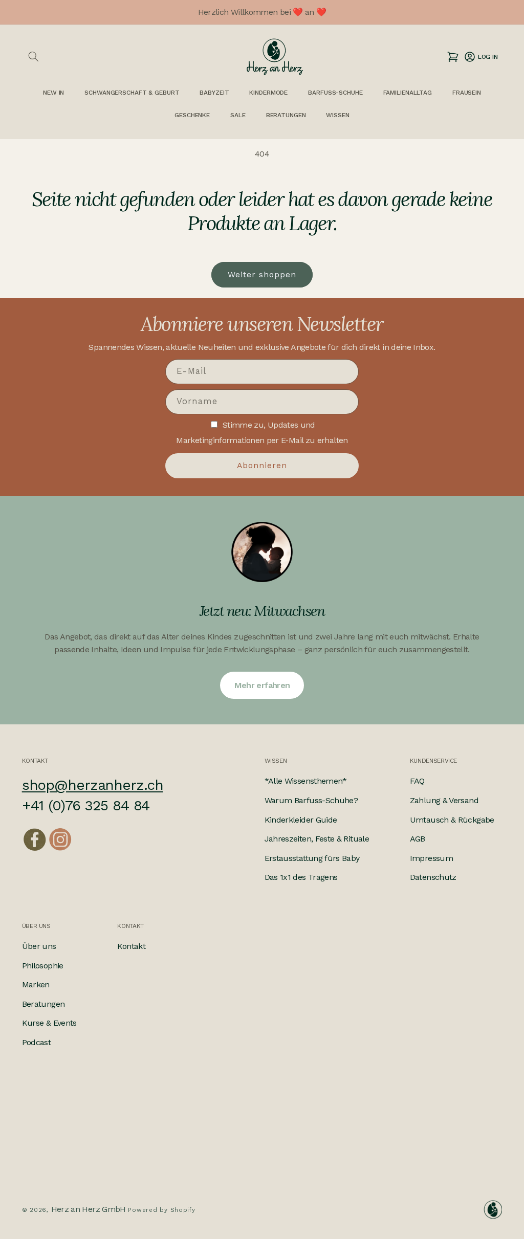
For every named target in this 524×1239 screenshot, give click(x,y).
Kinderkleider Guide (301, 820)
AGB (417, 839)
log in (481, 56)
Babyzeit (214, 92)
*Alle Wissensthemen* (306, 781)
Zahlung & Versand (444, 800)
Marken (36, 984)
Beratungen (43, 1004)
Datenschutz (433, 877)
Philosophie (42, 965)
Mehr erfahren (262, 685)
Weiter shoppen (262, 274)
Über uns (39, 946)
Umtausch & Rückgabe (452, 820)
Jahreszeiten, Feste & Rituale (317, 839)
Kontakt (131, 946)
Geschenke (192, 115)
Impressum (431, 858)
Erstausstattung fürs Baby (312, 858)
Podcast (36, 1042)
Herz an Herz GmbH (88, 1209)
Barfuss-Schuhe (335, 92)
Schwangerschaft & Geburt (131, 92)
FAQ (417, 781)
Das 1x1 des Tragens (301, 877)
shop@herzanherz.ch (92, 785)
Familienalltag (407, 92)
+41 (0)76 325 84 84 (86, 805)
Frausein (466, 92)
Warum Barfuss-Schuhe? (311, 800)
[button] (34, 57)
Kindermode (268, 92)
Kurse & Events (49, 1023)
